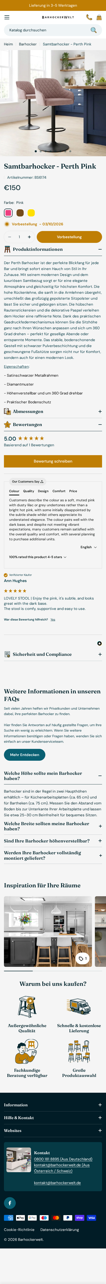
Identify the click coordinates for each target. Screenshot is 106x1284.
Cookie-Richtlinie (19, 1229)
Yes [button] (53, 620)
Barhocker (28, 44)
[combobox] (53, 30)
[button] (36, 151)
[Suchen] (94, 30)
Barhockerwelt (30, 1239)
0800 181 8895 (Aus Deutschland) (63, 1159)
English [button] (86, 547)
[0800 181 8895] (89, 17)
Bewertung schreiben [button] (53, 461)
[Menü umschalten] (7, 17)
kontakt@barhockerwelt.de (57, 1182)
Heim (8, 44)
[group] (53, 439)
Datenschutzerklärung (59, 1229)
